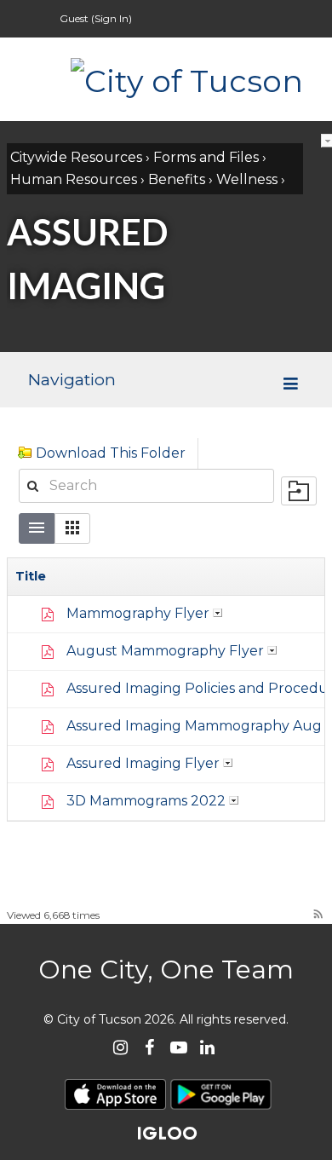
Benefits (176, 179)
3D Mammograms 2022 (146, 801)
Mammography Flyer (137, 613)
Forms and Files (206, 157)
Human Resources (73, 179)
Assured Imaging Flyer (143, 763)
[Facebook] (149, 1048)
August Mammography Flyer (165, 651)
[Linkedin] (207, 1048)
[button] (72, 528)
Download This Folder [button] (111, 453)
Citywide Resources (76, 157)
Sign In (111, 18)
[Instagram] (120, 1048)
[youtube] (178, 1048)
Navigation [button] (71, 379)
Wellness (247, 179)
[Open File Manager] (299, 490)
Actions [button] (218, 613)
